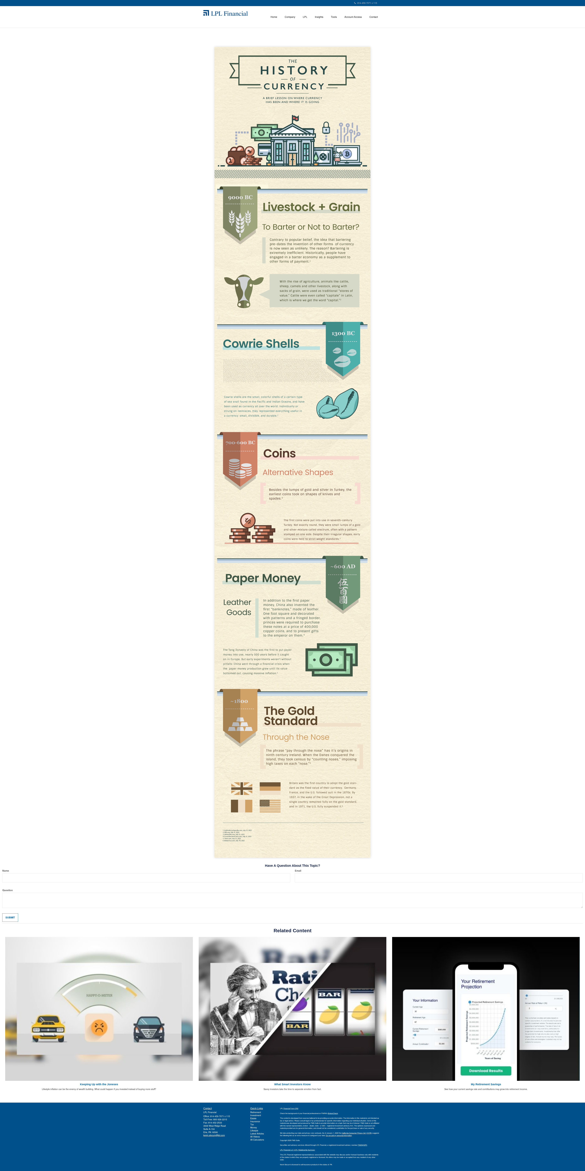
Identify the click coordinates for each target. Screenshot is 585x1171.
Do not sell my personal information (339, 1135)
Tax (252, 1124)
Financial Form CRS (290, 1108)
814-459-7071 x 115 (367, 2)
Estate (253, 1118)
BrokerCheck (333, 1113)
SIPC (365, 1145)
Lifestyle (254, 1130)
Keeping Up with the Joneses (99, 1084)
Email (298, 870)
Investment (255, 1115)
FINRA (360, 1145)
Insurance (255, 1121)
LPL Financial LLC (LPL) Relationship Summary (297, 1150)
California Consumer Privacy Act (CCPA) (357, 1133)
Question (7, 890)
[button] (290, 17)
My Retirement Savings (486, 1084)
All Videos (255, 1136)
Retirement (255, 1112)
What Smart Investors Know (292, 1084)
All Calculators (257, 1139)
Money (253, 1127)
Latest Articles (257, 1133)
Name (5, 870)
